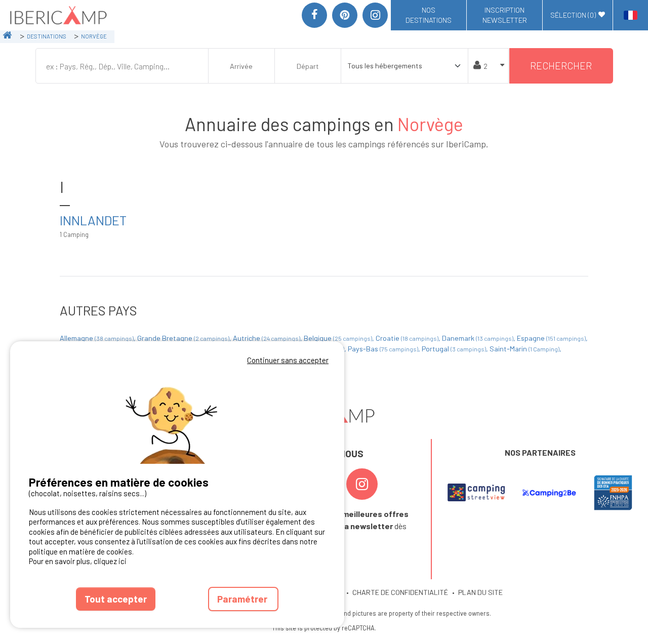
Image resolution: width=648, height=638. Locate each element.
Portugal (454, 348)
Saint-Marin (524, 348)
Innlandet (93, 220)
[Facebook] (314, 15)
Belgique (338, 338)
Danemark (477, 338)
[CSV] (475, 493)
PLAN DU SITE (480, 592)
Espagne (551, 338)
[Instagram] (375, 15)
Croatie (407, 338)
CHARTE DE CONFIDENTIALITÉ (400, 592)
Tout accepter (116, 599)
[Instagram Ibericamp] (362, 484)
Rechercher (561, 65)
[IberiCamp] (57, 15)
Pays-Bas (383, 348)
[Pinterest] (344, 15)
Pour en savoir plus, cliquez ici (78, 561)
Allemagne (97, 338)
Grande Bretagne (183, 338)
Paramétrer (243, 599)
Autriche (266, 338)
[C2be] (549, 492)
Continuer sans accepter (288, 360)
